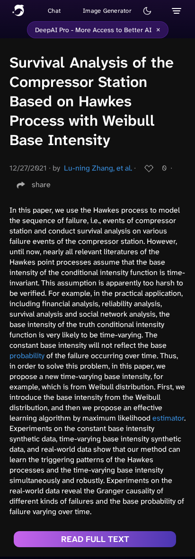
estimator (168, 418)
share (41, 184)
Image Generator (107, 11)
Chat (54, 11)
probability (26, 356)
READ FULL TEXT (95, 539)
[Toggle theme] (147, 10)
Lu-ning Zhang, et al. (98, 168)
